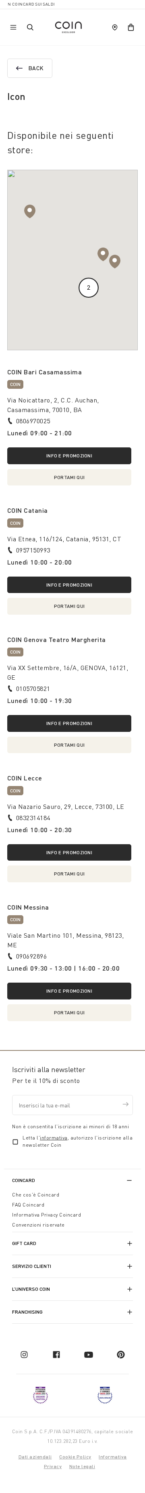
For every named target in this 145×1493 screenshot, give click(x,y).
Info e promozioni (69, 456)
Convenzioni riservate (38, 1225)
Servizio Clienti (31, 1266)
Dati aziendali (35, 1457)
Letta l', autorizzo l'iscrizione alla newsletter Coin (78, 1141)
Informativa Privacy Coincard (46, 1215)
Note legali (82, 1466)
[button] (103, 254)
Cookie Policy (75, 1457)
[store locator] (115, 27)
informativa (54, 1138)
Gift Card (24, 1243)
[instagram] (24, 1354)
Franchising (27, 1312)
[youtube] (88, 1354)
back (36, 68)
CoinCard (23, 1180)
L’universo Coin (31, 1289)
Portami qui (69, 477)
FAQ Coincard (28, 1205)
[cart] (131, 27)
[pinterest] (121, 1354)
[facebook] (56, 1354)
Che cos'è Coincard (35, 1195)
